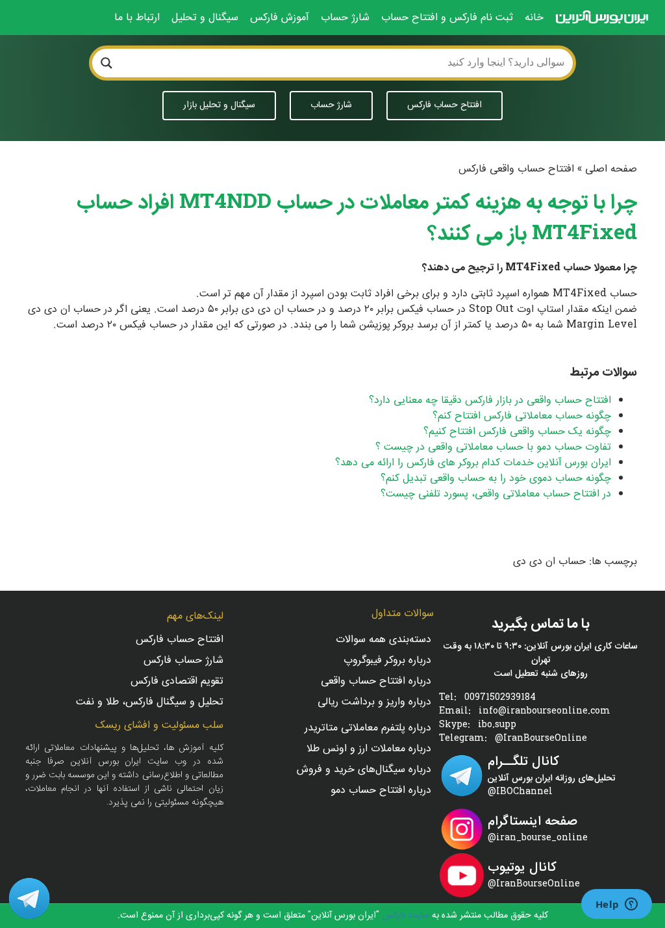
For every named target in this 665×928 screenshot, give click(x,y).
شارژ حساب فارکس (183, 661)
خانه (534, 18)
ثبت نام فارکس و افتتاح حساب (447, 18)
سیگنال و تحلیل (204, 18)
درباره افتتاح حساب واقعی (376, 682)
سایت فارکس (404, 915)
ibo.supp (497, 725)
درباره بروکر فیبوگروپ (387, 661)
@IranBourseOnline (541, 739)
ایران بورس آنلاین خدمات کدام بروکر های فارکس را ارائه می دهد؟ (473, 463)
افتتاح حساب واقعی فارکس (516, 169)
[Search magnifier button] (106, 63)
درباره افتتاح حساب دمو (381, 791)
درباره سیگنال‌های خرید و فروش (364, 770)
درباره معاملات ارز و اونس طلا (369, 749)
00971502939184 (500, 698)
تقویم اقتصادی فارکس (177, 682)
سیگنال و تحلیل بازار (219, 105)
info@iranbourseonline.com (544, 712)
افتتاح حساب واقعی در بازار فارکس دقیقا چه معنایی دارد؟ (490, 400)
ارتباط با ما (137, 18)
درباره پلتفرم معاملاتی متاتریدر (368, 729)
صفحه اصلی (611, 169)
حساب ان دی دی (549, 562)
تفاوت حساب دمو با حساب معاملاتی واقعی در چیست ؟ (493, 447)
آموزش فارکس (279, 18)
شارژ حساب (345, 18)
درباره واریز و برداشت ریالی (374, 703)
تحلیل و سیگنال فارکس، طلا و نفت (149, 703)
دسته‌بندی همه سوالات (383, 640)
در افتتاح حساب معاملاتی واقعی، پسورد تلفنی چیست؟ (496, 494)
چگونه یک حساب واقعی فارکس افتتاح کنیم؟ (517, 432)
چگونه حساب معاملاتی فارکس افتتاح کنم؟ (522, 416)
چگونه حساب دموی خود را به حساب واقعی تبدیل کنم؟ (496, 478)
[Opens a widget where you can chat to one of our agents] (616, 905)
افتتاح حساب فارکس (444, 105)
